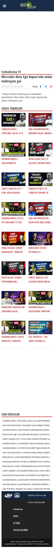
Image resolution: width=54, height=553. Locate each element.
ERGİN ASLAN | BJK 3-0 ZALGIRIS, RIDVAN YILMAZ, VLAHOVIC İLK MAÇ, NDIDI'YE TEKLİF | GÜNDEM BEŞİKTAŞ (27, 434)
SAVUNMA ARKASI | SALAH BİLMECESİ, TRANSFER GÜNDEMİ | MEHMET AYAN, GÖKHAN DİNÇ (27, 484)
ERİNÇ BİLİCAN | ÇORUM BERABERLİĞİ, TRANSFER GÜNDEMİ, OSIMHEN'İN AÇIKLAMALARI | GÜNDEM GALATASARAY (27, 457)
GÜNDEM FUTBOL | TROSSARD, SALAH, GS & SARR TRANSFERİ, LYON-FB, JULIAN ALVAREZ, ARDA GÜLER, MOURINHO (27, 420)
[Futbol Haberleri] (28, 5)
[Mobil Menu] (5, 6)
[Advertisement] (27, 39)
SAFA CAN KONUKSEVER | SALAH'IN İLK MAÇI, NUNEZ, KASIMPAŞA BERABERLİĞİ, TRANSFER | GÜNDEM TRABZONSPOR (27, 452)
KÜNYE (15, 516)
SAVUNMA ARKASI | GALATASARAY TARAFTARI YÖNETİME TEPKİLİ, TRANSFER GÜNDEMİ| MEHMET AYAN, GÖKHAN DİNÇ (27, 479)
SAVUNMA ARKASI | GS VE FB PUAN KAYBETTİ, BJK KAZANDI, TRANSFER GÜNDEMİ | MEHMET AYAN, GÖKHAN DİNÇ (27, 448)
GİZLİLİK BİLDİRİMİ (20, 530)
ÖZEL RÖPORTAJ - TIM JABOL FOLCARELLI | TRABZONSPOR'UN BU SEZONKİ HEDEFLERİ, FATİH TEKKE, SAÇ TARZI (27, 489)
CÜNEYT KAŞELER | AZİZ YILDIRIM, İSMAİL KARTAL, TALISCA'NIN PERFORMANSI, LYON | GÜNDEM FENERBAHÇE (27, 470)
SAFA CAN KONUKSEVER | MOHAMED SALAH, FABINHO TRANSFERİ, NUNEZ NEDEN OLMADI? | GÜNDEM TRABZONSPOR (27, 425)
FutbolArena (18, 509)
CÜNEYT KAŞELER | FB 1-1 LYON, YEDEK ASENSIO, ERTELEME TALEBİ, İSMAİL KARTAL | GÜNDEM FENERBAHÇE (27, 439)
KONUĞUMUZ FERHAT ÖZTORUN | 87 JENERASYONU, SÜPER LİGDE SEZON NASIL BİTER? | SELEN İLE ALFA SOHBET (27, 461)
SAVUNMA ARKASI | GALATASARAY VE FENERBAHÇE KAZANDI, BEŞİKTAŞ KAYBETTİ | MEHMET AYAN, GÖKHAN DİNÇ (27, 430)
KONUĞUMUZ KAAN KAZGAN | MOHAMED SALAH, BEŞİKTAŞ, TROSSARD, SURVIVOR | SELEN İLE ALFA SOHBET (27, 475)
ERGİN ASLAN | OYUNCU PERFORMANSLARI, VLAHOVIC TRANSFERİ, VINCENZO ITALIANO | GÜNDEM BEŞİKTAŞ (27, 466)
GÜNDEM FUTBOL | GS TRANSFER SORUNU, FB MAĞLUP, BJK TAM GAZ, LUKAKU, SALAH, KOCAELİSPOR (27, 443)
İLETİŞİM (16, 523)
